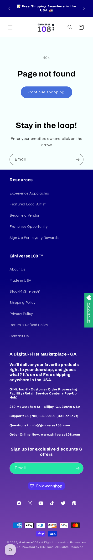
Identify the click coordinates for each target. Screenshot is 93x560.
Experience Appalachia (29, 193)
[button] (10, 27)
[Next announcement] (84, 8)
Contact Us (19, 336)
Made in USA (20, 280)
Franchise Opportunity (28, 226)
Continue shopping (46, 92)
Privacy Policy (21, 314)
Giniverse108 (28, 542)
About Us (17, 269)
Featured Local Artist (28, 204)
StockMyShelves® (25, 291)
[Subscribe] (77, 159)
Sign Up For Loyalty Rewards (34, 238)
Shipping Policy (22, 302)
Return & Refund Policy (29, 325)
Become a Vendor (24, 215)
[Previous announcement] (9, 8)
